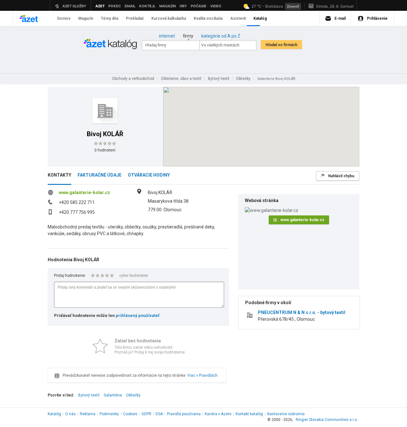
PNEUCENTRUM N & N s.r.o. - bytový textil (301, 312)
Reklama (87, 414)
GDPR (146, 414)
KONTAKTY (59, 175)
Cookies (130, 414)
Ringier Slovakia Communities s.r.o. (327, 419)
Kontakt (249, 414)
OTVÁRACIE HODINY (149, 175)
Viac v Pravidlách (202, 375)
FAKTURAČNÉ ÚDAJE (99, 175)
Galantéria (113, 395)
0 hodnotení (104, 150)
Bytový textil (89, 395)
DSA (159, 414)
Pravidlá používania (184, 414)
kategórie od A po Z (220, 35)
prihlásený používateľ (137, 315)
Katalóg (54, 414)
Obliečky (133, 395)
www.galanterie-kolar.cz (84, 192)
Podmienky (109, 414)
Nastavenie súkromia (286, 414)
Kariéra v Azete (218, 414)
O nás (70, 414)
